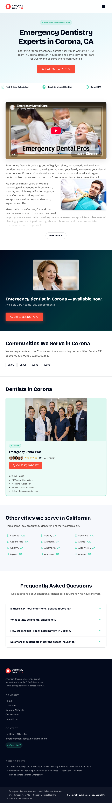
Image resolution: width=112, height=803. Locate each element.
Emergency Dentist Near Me (22, 791)
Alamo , (84, 541)
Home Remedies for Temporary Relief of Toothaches (33, 770)
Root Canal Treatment (72, 770)
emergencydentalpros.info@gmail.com (26, 738)
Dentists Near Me (15, 709)
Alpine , (16, 554)
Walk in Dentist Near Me (50, 791)
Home (9, 700)
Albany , (16, 547)
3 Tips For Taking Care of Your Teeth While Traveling (33, 766)
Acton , (50, 535)
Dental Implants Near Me (20, 798)
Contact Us (12, 719)
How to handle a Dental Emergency (26, 774)
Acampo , (17, 535)
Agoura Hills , (19, 541)
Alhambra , (52, 547)
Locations (11, 705)
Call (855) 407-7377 (26, 317)
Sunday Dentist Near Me (44, 795)
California (78, 518)
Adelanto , (85, 535)
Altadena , (51, 554)
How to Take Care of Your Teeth (76, 766)
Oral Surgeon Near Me (19, 795)
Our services (12, 714)
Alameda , (51, 541)
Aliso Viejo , (86, 547)
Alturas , (84, 554)
